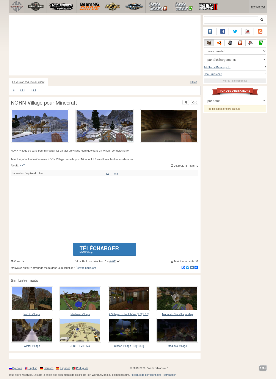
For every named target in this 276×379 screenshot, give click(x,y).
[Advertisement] (105, 45)
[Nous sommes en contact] (210, 31)
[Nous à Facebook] (222, 31)
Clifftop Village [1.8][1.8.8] (129, 346)
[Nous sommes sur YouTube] (247, 31)
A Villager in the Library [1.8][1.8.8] (129, 314)
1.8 (13, 90)
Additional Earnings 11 (217, 67)
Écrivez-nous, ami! (86, 267)
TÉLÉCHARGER (99, 249)
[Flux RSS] (260, 31)
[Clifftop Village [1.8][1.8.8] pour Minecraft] (129, 330)
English (32, 368)
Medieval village (177, 346)
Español (65, 368)
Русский (17, 368)
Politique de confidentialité (146, 374)
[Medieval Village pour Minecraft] (80, 298)
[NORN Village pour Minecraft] (40, 126)
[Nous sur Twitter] (235, 31)
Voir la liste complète (235, 80)
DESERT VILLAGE (80, 346)
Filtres (193, 82)
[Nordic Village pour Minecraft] (32, 298)
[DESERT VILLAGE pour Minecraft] (80, 330)
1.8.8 (33, 90)
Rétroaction (169, 374)
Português (82, 368)
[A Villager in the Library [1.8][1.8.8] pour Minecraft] (129, 298)
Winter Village (32, 346)
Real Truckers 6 (213, 74)
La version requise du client (28, 82)
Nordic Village (32, 314)
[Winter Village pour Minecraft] (32, 330)
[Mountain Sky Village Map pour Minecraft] (177, 298)
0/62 (112, 261)
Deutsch (48, 368)
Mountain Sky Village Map (177, 314)
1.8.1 (22, 90)
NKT (22, 165)
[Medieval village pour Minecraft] (177, 330)
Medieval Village (80, 314)
